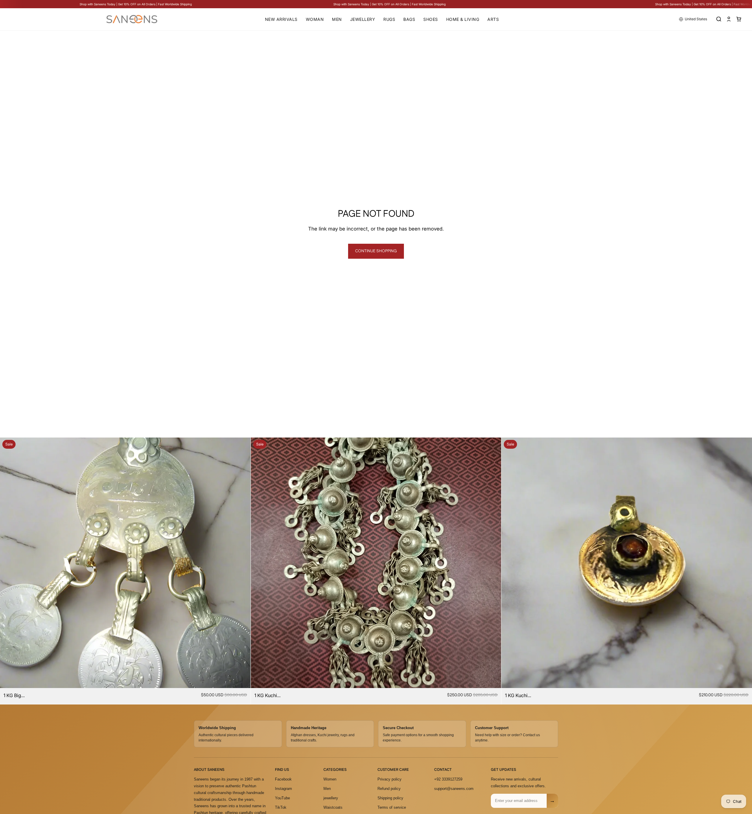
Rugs (389, 19)
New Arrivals (281, 19)
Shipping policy (390, 798)
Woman (315, 19)
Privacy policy (389, 779)
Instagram (283, 788)
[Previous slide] (9, 562)
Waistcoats (333, 807)
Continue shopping (376, 251)
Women (329, 779)
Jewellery (362, 19)
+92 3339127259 (448, 779)
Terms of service (391, 807)
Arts (493, 19)
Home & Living (462, 19)
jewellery (330, 798)
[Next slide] (242, 562)
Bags (409, 19)
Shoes (430, 19)
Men (337, 19)
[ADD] (241, 679)
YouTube (282, 798)
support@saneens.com (454, 788)
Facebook (283, 779)
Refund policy (389, 788)
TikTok (280, 807)
